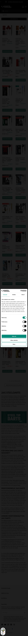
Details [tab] (14, 294)
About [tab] (22, 294)
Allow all (14, 336)
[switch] (24, 322)
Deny (14, 344)
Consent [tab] (5, 294)
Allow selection (14, 340)
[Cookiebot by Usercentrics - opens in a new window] (20, 291)
